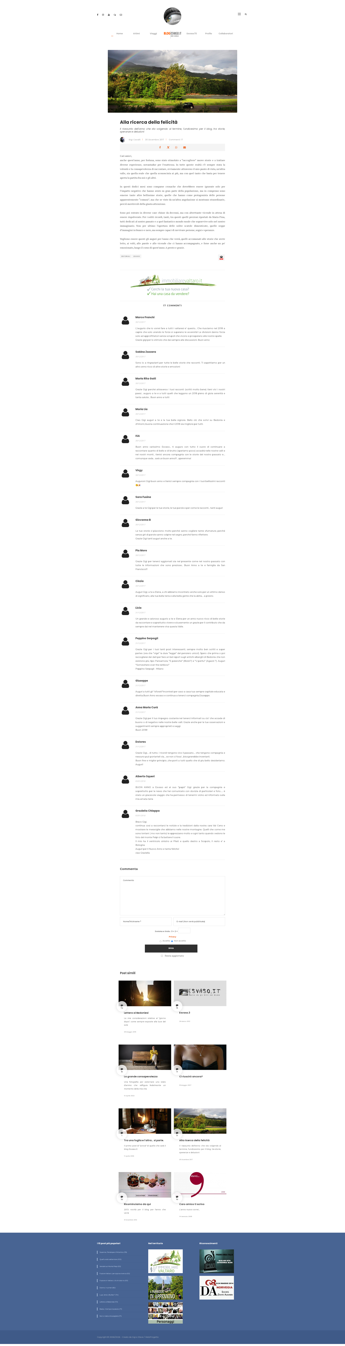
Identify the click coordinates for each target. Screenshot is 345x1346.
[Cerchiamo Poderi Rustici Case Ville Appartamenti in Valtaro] (172, 285)
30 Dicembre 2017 (154, 139)
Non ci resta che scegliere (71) (110, 1316)
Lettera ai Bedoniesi (136, 1012)
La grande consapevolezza (141, 1076)
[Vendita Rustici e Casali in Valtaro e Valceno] (165, 1262)
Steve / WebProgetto (148, 1337)
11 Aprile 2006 (129, 1156)
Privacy (172, 937)
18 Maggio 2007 (185, 1085)
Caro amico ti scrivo (191, 1204)
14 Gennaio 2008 (185, 1216)
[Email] (121, 14)
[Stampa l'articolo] (221, 257)
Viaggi (153, 33)
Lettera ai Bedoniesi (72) (108, 1302)
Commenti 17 (176, 139)
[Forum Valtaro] (115, 14)
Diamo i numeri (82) (107, 1288)
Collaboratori (226, 33)
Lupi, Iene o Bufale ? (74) (108, 1295)
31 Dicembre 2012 (130, 1220)
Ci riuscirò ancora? (191, 1076)
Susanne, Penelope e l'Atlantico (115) (113, 1252)
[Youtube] (109, 14)
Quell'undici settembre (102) (110, 1259)
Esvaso (137, 256)
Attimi (136, 33)
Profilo (208, 33)
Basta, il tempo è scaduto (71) (110, 1309)
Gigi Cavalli (134, 139)
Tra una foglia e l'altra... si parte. (144, 1140)
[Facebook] (98, 14)
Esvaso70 (192, 33)
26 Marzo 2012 (184, 1021)
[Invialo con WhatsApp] (176, 147)
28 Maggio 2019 (130, 1032)
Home (119, 33)
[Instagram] (103, 14)
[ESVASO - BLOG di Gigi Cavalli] (172, 34)
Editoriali (125, 256)
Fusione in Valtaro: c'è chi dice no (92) (113, 1280)
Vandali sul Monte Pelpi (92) (110, 1266)
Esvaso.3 (184, 1012)
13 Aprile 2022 (129, 1096)
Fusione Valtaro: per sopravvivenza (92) (114, 1273)
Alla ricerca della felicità (194, 1140)
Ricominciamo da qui (137, 1204)
